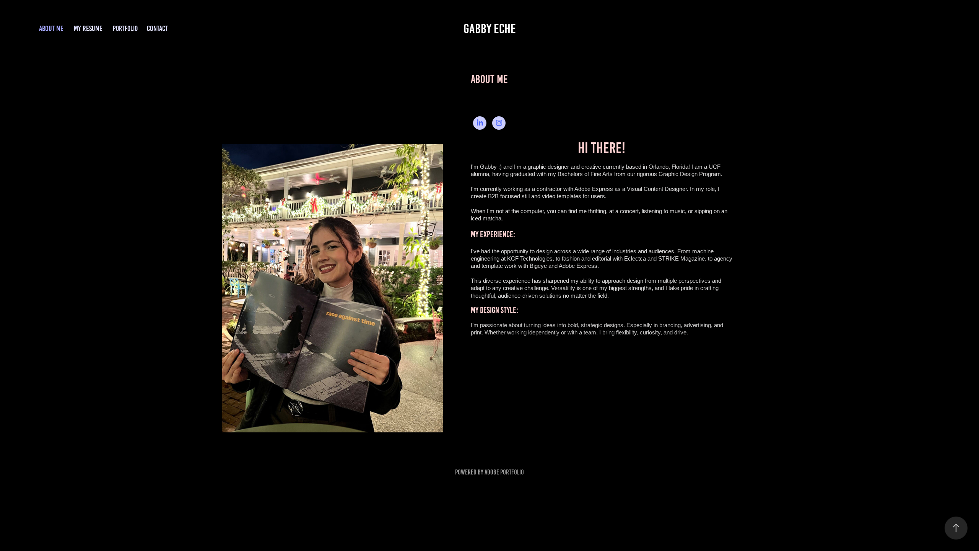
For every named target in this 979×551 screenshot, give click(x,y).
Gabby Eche (489, 28)
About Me (51, 28)
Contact (157, 28)
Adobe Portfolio (504, 472)
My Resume (88, 28)
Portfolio (125, 28)
